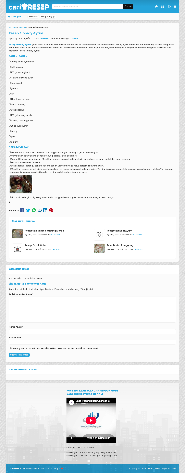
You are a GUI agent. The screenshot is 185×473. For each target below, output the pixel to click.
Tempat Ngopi (48, 16)
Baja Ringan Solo (110, 455)
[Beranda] (156, 6)
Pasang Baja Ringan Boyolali (102, 452)
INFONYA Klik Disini (85, 447)
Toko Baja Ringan (92, 455)
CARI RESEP (43, 38)
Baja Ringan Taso (75, 455)
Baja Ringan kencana (76, 452)
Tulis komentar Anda (20, 294)
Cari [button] (129, 6)
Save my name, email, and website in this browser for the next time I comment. (54, 348)
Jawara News (153, 468)
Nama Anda (15, 326)
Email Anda (15, 337)
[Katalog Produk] (163, 6)
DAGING (74, 38)
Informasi (71, 447)
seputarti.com (169, 468)
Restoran (33, 16)
